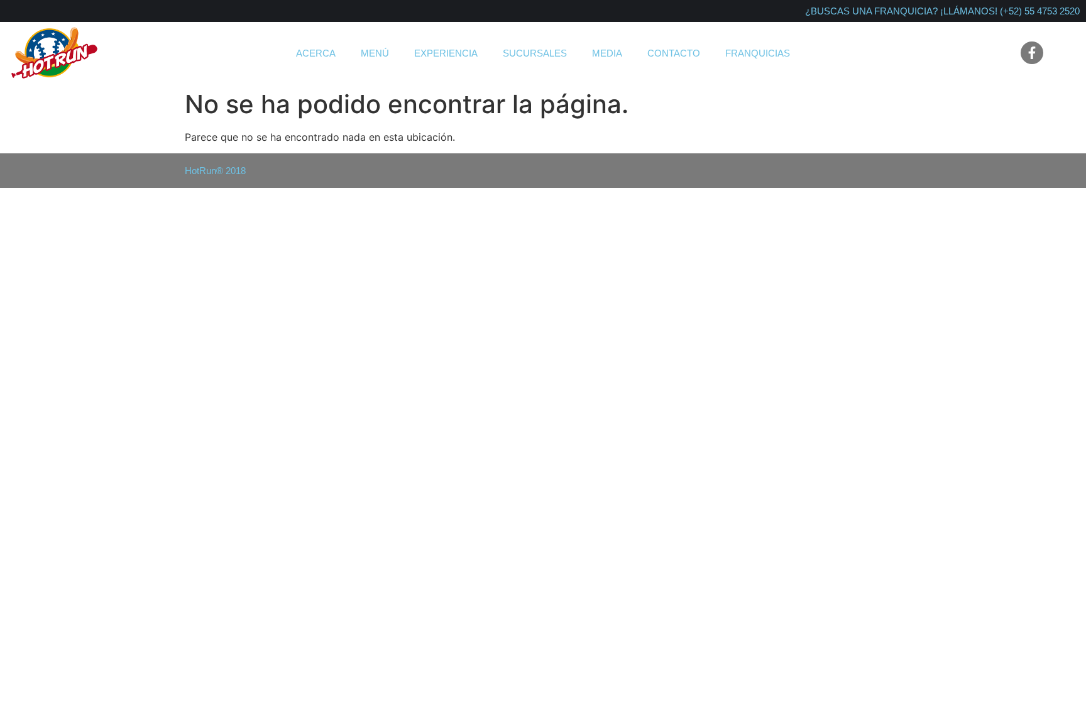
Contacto (673, 53)
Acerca (316, 53)
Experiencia (446, 53)
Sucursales (535, 53)
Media (607, 53)
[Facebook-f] (1032, 52)
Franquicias (757, 53)
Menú (375, 53)
